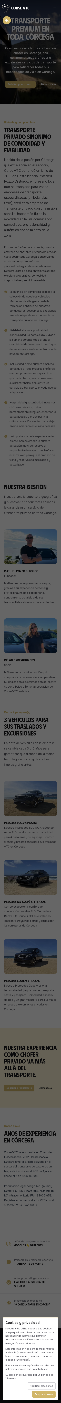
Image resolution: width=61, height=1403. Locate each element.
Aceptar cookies (44, 1394)
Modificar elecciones (41, 1385)
